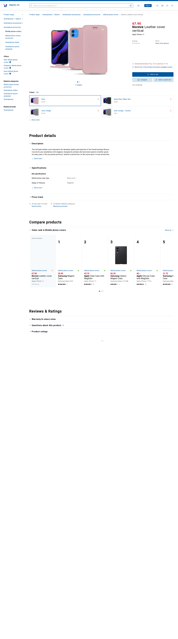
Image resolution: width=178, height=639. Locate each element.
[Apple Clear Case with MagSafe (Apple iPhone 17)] (95, 261)
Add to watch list (165, 80)
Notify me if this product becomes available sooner (153, 67)
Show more (36, 120)
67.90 (136, 23)
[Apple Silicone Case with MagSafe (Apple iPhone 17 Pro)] (147, 261)
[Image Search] (130, 6)
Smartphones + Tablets (12, 19)
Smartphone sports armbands (12, 48)
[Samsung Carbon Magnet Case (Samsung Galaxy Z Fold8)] (121, 261)
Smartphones (8, 99)
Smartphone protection (12, 27)
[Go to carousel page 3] (102, 291)
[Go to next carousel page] (170, 261)
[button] (152, 64)
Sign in (148, 5)
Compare (144, 80)
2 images (78, 85)
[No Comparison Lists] (162, 5)
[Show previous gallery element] (29, 50)
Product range (9, 15)
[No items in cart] (172, 5)
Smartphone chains (12, 42)
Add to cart (154, 74)
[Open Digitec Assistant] (157, 5)
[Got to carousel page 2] (79, 81)
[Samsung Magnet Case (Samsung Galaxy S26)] (69, 261)
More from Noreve (162, 42)
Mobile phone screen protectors (12, 37)
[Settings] (138, 5)
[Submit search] (31, 6)
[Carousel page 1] (77, 81)
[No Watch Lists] (167, 5)
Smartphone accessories (13, 23)
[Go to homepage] (11, 5)
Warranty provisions (60, 206)
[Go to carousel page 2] (101, 291)
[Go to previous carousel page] (33, 261)
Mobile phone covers (13, 31)
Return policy (36, 206)
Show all (168, 230)
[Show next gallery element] (128, 50)
